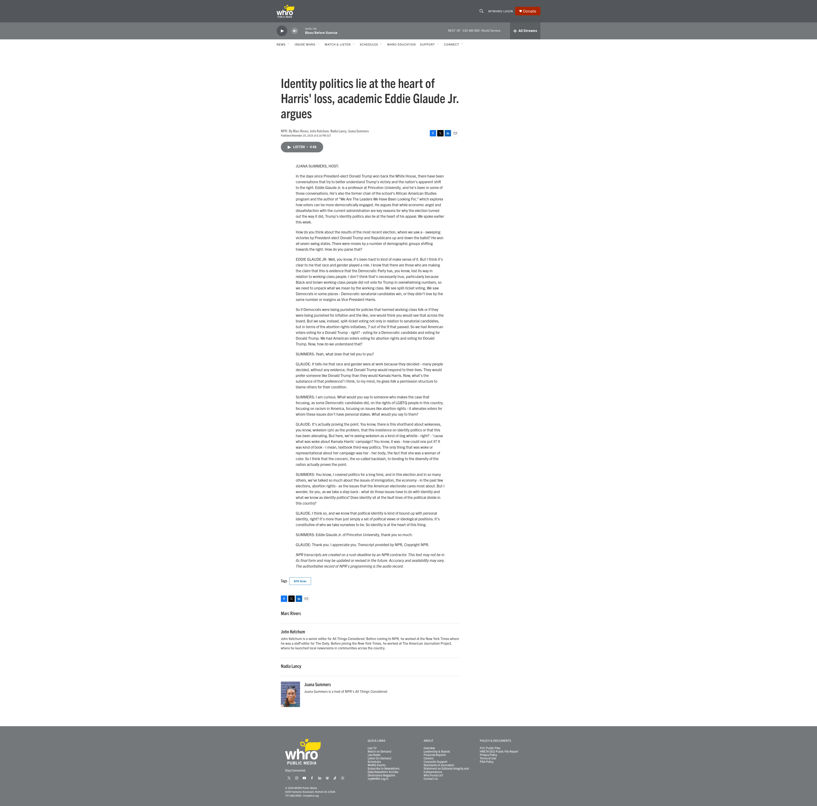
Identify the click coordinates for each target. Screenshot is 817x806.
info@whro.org (311, 795)
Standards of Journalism (439, 765)
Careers (428, 758)
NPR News (300, 581)
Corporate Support (435, 761)
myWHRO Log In (378, 778)
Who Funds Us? (433, 775)
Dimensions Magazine (381, 775)
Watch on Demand (379, 751)
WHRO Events (377, 765)
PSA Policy (486, 761)
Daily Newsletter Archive (383, 772)
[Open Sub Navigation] (288, 44)
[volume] (294, 31)
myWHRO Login (500, 11)
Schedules (374, 761)
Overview (429, 748)
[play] (282, 31)
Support (427, 44)
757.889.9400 (293, 795)
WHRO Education (401, 44)
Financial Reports (435, 755)
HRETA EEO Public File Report (499, 751)
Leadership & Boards (437, 751)
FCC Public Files (490, 748)
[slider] (301, 31)
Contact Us (431, 778)
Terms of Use (488, 758)
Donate (529, 11)
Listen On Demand (379, 758)
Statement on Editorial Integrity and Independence (446, 770)
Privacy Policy (488, 755)
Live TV (372, 748)
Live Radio (374, 755)
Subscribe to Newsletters (383, 768)
